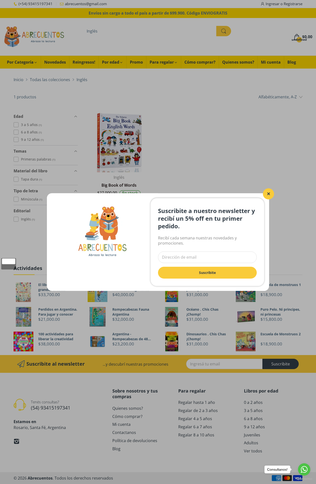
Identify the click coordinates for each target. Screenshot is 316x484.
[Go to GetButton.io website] (304, 479)
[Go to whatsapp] (304, 469)
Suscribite (207, 272)
